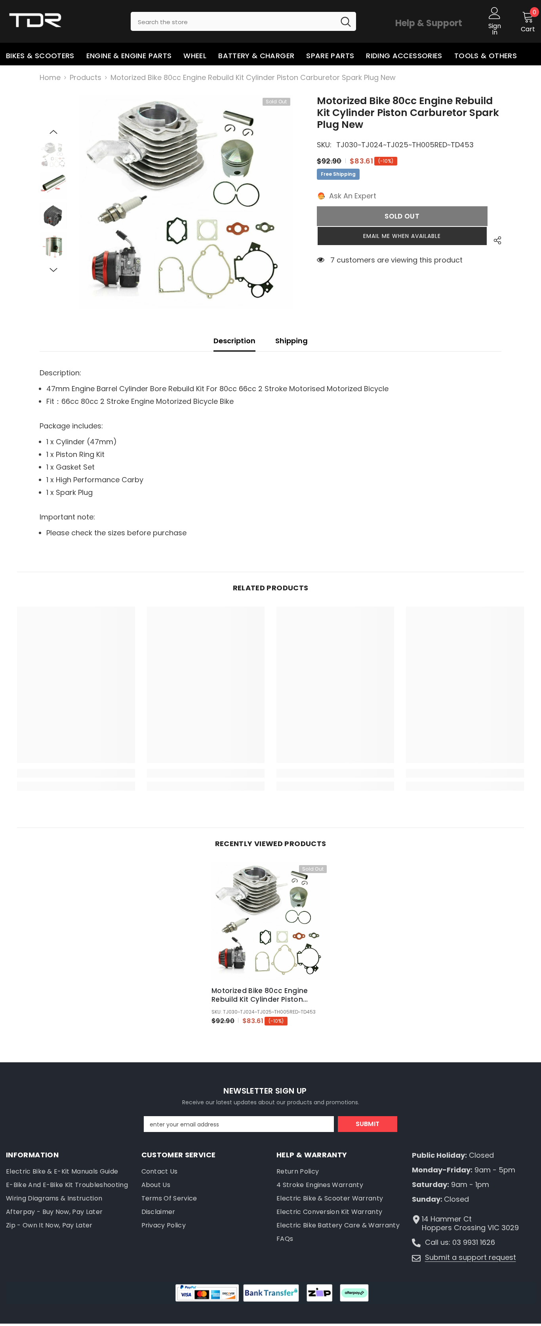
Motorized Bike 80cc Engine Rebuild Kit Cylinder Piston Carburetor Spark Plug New (259, 995)
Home (50, 77)
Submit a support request (470, 1257)
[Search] (243, 21)
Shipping (291, 341)
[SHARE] (494, 240)
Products (85, 77)
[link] (76, 773)
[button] (53, 132)
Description (234, 341)
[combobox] (233, 21)
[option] (186, 202)
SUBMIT (368, 1123)
